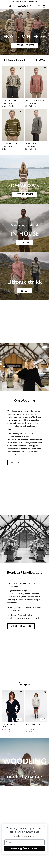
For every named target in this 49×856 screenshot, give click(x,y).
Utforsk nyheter (24, 45)
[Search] (10, 6)
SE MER (24, 291)
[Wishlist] (38, 6)
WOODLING (24, 6)
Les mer (15, 462)
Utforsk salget (24, 194)
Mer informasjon (21, 626)
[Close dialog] (44, 826)
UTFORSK (24, 242)
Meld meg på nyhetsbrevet (24, 848)
